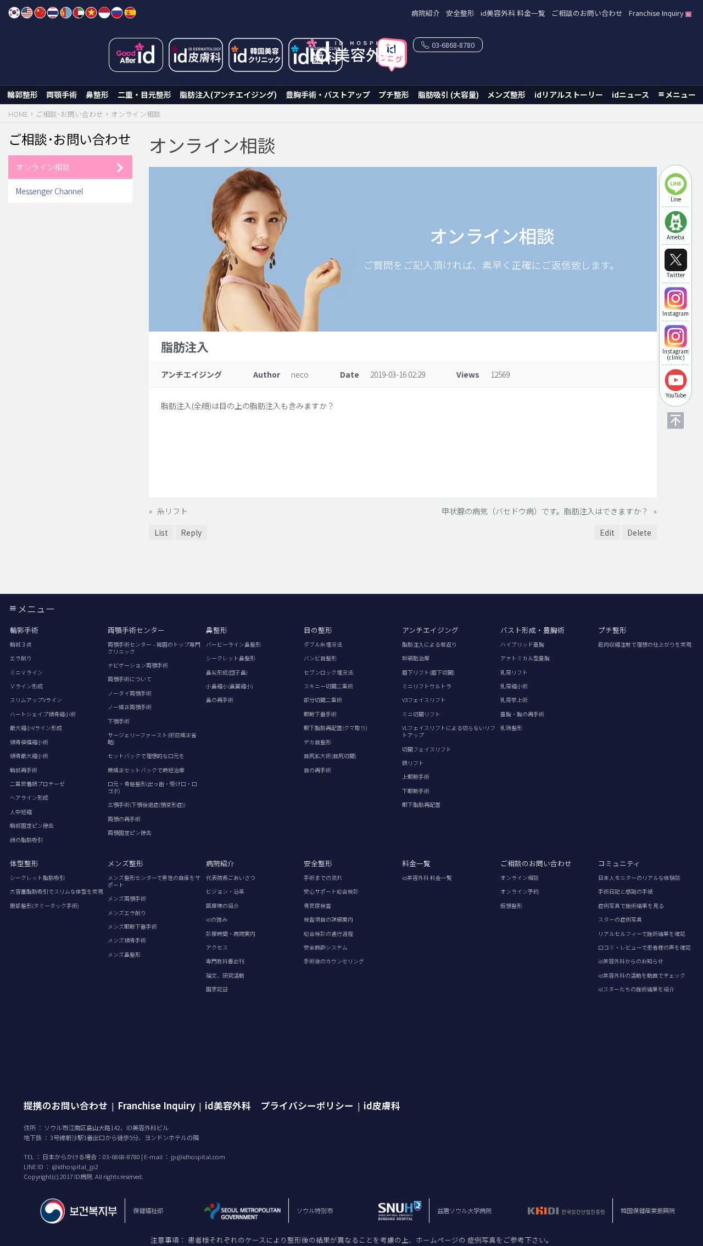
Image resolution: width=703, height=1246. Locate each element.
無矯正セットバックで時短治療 (146, 770)
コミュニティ (619, 863)
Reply (191, 532)
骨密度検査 (317, 906)
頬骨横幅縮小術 (29, 742)
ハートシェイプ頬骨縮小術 (43, 714)
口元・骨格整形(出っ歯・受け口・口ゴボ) (152, 787)
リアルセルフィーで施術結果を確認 (641, 934)
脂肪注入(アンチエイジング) (228, 94)
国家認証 (217, 989)
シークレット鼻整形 (230, 658)
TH (53, 13)
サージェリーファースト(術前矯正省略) (152, 738)
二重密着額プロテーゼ (37, 784)
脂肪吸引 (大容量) (448, 94)
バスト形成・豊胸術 (532, 630)
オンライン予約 (519, 891)
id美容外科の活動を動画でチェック (641, 975)
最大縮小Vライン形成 (36, 728)
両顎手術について (130, 679)
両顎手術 (61, 94)
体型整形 (24, 863)
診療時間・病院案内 (230, 934)
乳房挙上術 (514, 700)
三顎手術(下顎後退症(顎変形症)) (147, 805)
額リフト (413, 763)
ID (104, 13)
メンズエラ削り (127, 913)
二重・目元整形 (144, 94)
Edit (607, 532)
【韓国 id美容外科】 (351, 50)
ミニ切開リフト (421, 714)
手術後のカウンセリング (334, 961)
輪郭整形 (22, 94)
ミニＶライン (26, 672)
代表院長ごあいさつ (230, 878)
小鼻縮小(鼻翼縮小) (229, 686)
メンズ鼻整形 (124, 954)
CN (40, 13)
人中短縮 (21, 812)
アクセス (217, 947)
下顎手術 (119, 721)
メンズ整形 (506, 94)
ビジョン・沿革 (225, 891)
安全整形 (460, 13)
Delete (639, 532)
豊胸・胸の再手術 (522, 714)
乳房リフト (514, 672)
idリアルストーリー (568, 94)
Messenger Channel (49, 191)
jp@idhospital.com (198, 1156)
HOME (18, 114)
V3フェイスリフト (424, 700)
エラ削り (21, 658)
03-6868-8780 (453, 45)
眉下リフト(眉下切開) (428, 672)
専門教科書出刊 (225, 961)
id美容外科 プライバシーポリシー (279, 1105)
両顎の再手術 (124, 819)
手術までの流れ (323, 878)
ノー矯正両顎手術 (130, 707)
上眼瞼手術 (415, 777)
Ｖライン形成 (26, 686)
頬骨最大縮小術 (29, 756)
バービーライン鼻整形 (233, 644)
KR (14, 13)
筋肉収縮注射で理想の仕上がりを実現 (644, 644)
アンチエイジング (430, 630)
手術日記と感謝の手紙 (625, 891)
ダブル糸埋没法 (323, 644)
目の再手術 (317, 770)
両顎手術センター (136, 630)
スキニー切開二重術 (328, 686)
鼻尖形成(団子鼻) (227, 672)
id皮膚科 (382, 1105)
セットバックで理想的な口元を (146, 756)
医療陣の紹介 (222, 906)
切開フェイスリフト (426, 749)
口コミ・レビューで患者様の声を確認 (644, 947)
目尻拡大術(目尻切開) (330, 756)
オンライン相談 (43, 166)
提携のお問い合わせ (66, 1105)
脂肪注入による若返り (429, 644)
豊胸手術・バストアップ (328, 94)
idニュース (630, 94)
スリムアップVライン (36, 700)
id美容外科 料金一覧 (513, 13)
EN (27, 13)
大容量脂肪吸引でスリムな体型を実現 (56, 891)
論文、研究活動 (225, 975)
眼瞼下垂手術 (320, 714)
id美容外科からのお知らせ (630, 961)
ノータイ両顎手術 (130, 693)
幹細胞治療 (415, 658)
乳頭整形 (511, 728)
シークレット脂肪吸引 (37, 878)
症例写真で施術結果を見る (631, 906)
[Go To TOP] (675, 420)
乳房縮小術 (514, 686)
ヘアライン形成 (29, 797)
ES (130, 13)
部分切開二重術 (323, 700)
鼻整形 (97, 94)
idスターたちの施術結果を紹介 (636, 989)
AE (78, 13)
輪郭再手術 (23, 770)
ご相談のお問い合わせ (587, 13)
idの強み (216, 919)
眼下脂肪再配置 (421, 805)
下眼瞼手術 (415, 791)
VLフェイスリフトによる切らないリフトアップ (448, 731)
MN (66, 13)
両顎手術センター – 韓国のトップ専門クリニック (154, 648)
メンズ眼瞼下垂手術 (132, 926)
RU (117, 13)
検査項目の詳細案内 (328, 919)
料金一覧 (416, 863)
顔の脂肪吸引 (26, 840)
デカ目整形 (317, 742)
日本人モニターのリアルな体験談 (639, 878)
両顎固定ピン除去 (130, 833)
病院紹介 (425, 13)
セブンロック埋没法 (328, 672)
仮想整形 (511, 906)
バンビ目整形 (320, 658)
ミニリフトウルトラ (426, 686)
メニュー (680, 94)
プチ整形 (393, 94)
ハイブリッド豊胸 (522, 644)
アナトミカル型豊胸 (525, 658)
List (161, 532)
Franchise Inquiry (657, 13)
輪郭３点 (21, 644)
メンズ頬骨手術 (127, 940)
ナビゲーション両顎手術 (138, 665)
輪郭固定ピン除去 (32, 825)
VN (91, 13)
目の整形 (318, 630)
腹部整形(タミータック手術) (44, 906)
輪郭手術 (24, 630)
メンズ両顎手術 (127, 898)
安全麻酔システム (326, 947)
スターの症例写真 (620, 919)
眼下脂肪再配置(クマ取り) (335, 728)
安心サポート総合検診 (331, 891)
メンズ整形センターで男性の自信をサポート (154, 881)
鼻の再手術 (219, 700)
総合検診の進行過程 (328, 934)
